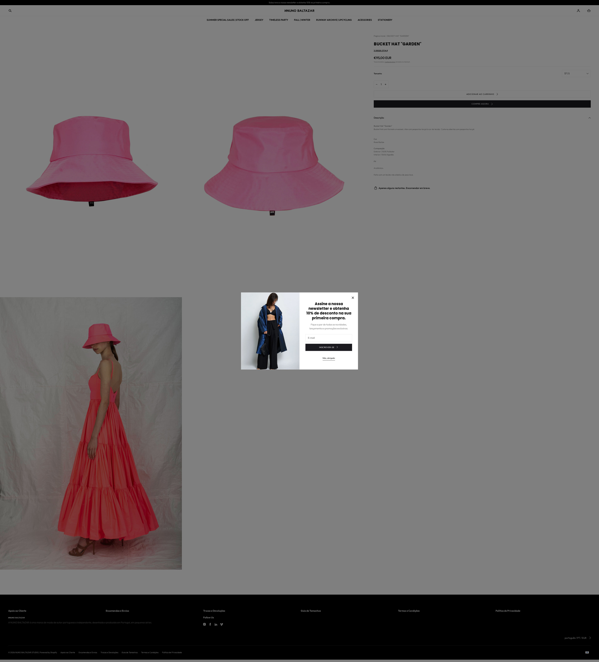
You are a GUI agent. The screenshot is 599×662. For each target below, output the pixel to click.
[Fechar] (353, 297)
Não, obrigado (329, 358)
